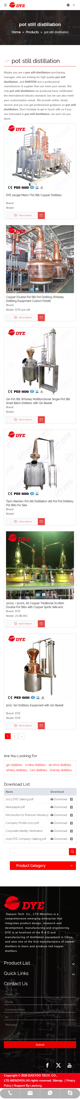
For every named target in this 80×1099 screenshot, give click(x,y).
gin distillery (14, 765)
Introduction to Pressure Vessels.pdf (28, 815)
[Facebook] (47, 1065)
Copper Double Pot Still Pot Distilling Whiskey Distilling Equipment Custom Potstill (35, 298)
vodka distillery (35, 765)
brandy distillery (61, 770)
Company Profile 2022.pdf (22, 822)
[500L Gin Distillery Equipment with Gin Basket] (40, 667)
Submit (40, 1044)
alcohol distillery (60, 765)
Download (60, 799)
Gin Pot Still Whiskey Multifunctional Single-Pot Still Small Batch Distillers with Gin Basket (38, 401)
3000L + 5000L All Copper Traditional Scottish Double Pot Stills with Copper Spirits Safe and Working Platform (35, 605)
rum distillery (38, 770)
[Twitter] (58, 1065)
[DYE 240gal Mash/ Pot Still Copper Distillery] (40, 156)
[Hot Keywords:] (72, 851)
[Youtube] (69, 1065)
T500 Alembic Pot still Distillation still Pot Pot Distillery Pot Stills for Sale (40, 503)
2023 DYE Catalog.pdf (19, 799)
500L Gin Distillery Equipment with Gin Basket (34, 705)
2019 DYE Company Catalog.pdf (26, 838)
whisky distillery (16, 770)
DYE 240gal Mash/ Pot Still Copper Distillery (34, 195)
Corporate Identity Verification (24, 830)
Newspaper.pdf (15, 807)
